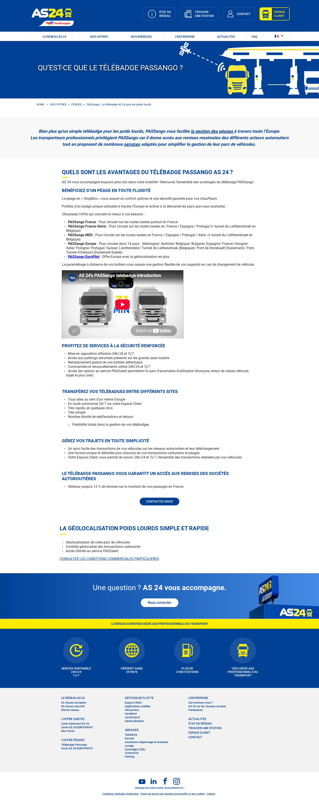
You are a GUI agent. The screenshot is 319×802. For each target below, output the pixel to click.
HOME (40, 104)
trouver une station (205, 728)
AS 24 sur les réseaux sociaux (207, 706)
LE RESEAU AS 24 (54, 36)
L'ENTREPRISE (185, 36)
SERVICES (131, 730)
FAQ (254, 36)
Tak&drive (131, 734)
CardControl (132, 717)
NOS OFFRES (99, 36)
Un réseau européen (73, 702)
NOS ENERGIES (141, 36)
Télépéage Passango (74, 744)
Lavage (129, 745)
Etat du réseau (70, 710)
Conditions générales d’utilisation (121, 793)
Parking (129, 756)
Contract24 (131, 753)
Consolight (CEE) (135, 749)
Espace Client (133, 702)
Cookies (211, 793)
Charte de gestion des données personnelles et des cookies (172, 793)
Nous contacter (159, 603)
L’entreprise (198, 698)
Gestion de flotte (139, 698)
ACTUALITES (226, 36)
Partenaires (195, 710)
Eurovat (129, 738)
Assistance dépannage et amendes (146, 742)
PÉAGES (76, 104)
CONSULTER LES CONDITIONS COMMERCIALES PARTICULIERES (109, 559)
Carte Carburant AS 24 (75, 723)
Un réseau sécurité (73, 706)
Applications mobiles (138, 706)
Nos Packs (68, 731)
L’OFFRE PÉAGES (72, 740)
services (132, 144)
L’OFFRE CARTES (72, 719)
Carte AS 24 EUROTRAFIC (77, 727)
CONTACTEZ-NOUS (159, 501)
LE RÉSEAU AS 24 (73, 698)
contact (195, 737)
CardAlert (131, 713)
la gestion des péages (212, 131)
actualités (197, 719)
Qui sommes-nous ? (200, 702)
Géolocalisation (134, 721)
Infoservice (132, 710)
